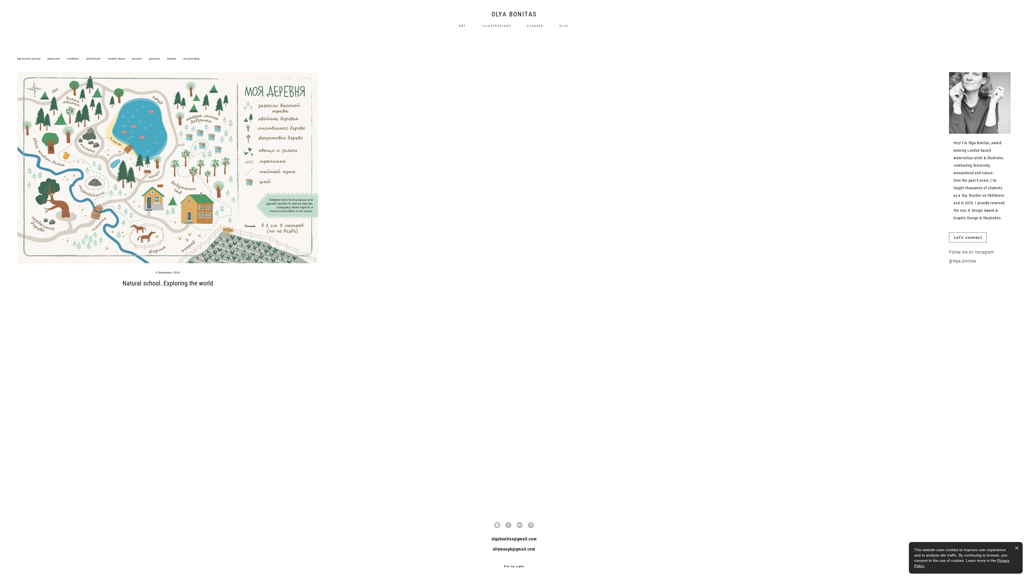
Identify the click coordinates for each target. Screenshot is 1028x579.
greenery (155, 58)
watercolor (54, 58)
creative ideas (117, 58)
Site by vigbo (514, 566)
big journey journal (29, 58)
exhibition (73, 58)
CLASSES (535, 26)
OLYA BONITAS (514, 14)
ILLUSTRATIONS (496, 26)
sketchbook (93, 58)
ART (462, 26)
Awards (172, 58)
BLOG (564, 26)
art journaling (191, 58)
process (137, 58)
